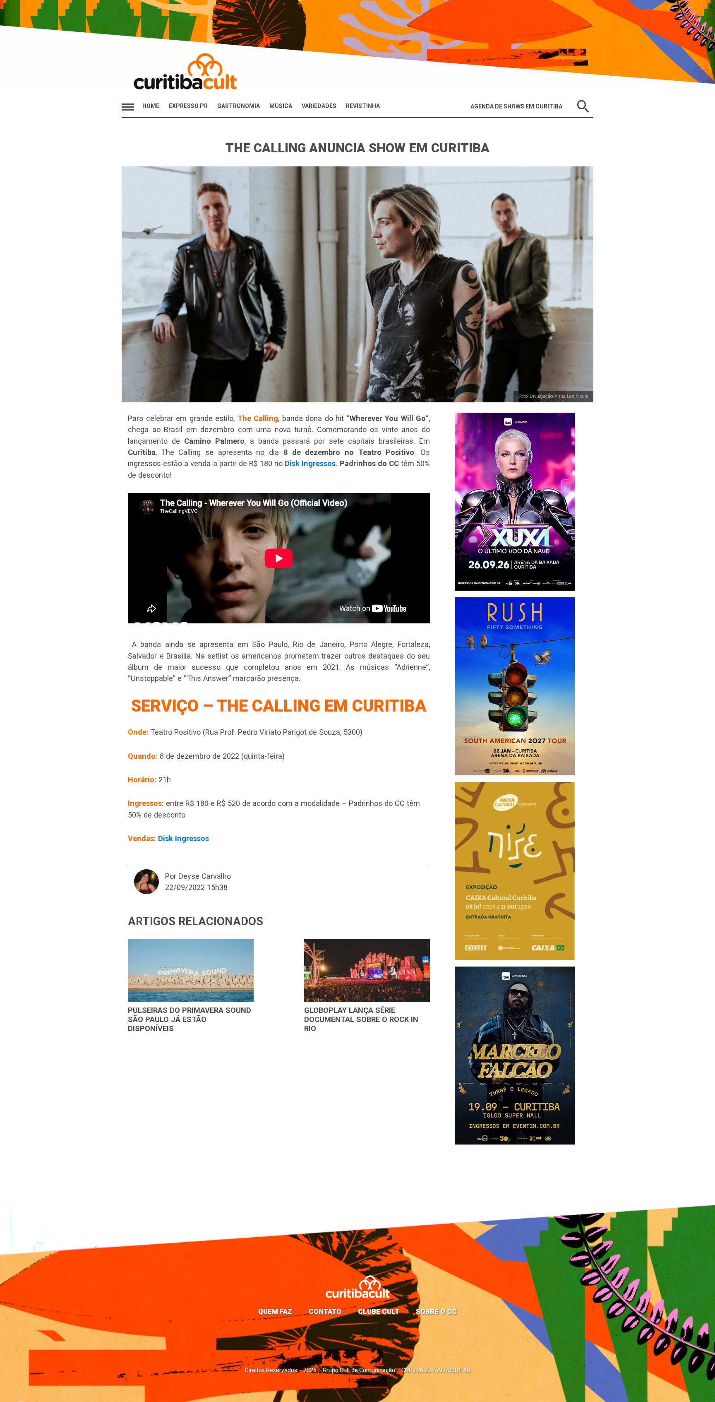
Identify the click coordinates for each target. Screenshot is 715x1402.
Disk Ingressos (310, 463)
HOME (150, 106)
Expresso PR (188, 106)
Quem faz (275, 1311)
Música (280, 106)
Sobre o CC (436, 1311)
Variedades (319, 106)
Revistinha (363, 106)
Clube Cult (378, 1311)
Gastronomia (238, 106)
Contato (325, 1311)
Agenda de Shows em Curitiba (516, 106)
